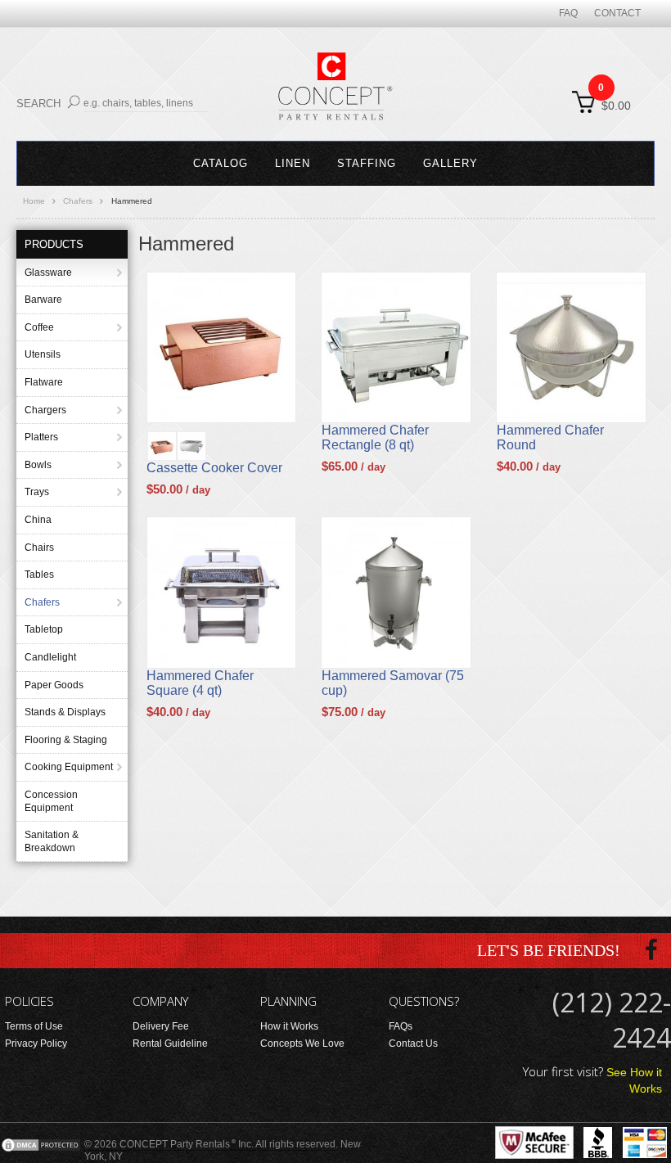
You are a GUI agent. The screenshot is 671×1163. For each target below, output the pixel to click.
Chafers (77, 200)
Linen (292, 163)
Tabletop (44, 629)
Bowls (38, 465)
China (38, 519)
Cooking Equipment (69, 767)
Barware (43, 299)
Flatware (44, 382)
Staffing (366, 163)
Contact (617, 13)
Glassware (48, 272)
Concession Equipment (51, 801)
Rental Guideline (170, 1043)
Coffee (39, 327)
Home (34, 200)
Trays (37, 492)
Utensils (43, 354)
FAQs (400, 1026)
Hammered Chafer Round (550, 437)
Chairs (39, 547)
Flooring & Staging (66, 740)
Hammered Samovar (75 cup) (393, 683)
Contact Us (413, 1043)
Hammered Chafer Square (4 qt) (200, 683)
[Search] (73, 102)
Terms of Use (34, 1026)
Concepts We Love (302, 1043)
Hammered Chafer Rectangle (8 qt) (375, 437)
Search (38, 103)
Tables (39, 574)
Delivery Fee (161, 1026)
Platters (41, 437)
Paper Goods (54, 685)
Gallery (450, 163)
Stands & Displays (65, 712)
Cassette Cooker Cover (214, 468)
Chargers (45, 410)
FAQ (568, 13)
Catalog (220, 163)
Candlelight (50, 657)
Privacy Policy (36, 1043)
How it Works (289, 1026)
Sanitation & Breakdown (52, 841)
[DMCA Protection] (41, 1144)
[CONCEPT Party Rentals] (335, 95)
